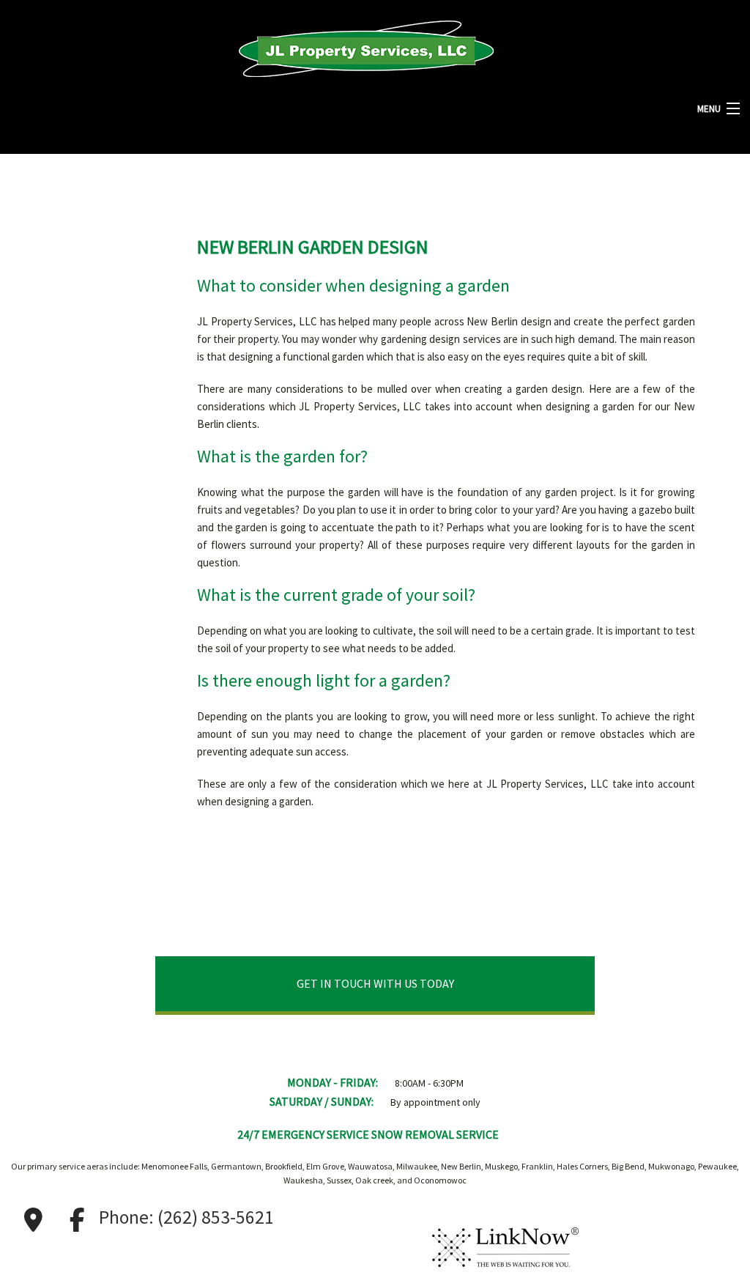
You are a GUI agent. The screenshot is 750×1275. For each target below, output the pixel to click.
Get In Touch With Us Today (375, 983)
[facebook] (77, 1220)
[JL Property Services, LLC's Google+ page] (33, 1220)
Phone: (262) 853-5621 (186, 1217)
